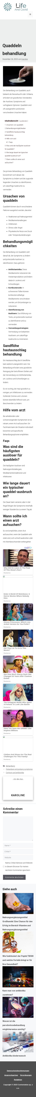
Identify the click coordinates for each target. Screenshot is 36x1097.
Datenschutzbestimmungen (18, 1071)
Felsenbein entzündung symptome (19, 769)
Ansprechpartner (11, 1075)
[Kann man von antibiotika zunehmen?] (18, 977)
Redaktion (18, 1080)
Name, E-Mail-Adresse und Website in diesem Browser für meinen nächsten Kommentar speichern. (18, 866)
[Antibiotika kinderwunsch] (18, 1042)
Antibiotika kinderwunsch (14, 1056)
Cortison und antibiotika (15, 773)
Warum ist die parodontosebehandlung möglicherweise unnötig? (14, 1025)
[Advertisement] (18, 31)
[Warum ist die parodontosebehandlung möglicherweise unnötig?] (18, 1008)
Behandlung (10, 766)
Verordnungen (26, 1075)
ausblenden (23, 121)
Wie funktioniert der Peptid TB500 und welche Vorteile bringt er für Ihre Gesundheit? (17, 960)
